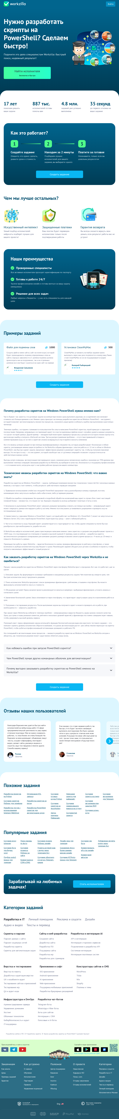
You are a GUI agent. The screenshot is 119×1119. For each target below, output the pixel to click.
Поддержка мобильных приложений (56, 987)
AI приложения (46, 979)
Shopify (80, 983)
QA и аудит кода (11, 991)
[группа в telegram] (13, 1049)
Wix (78, 979)
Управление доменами (14, 1008)
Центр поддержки (57, 1069)
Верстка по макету (12, 971)
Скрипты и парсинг (14, 933)
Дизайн (102, 1077)
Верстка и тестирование (17, 966)
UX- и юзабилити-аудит (14, 979)
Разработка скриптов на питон (36, 802)
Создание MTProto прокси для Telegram (68, 858)
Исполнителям (30, 1077)
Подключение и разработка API (85, 946)
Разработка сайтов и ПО (15, 1034)
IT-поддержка (10, 1024)
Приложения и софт (51, 966)
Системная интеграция (81, 950)
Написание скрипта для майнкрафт (71, 796)
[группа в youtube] (22, 1049)
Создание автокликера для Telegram (108, 796)
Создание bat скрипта (71, 814)
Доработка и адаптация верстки (18, 975)
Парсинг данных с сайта (15, 938)
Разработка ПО (46, 946)
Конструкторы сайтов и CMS (93, 966)
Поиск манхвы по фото (26, 842)
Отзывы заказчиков (81, 1081)
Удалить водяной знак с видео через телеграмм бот (46, 850)
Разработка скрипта (13, 946)
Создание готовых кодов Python (56, 796)
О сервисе (28, 1069)
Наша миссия (78, 1069)
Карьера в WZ (78, 1073)
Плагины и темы (84, 987)
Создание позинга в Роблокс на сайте (25, 852)
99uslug (53, 1088)
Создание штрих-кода (92, 811)
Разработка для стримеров (51, 958)
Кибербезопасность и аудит (16, 1020)
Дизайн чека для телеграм (66, 842)
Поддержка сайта (47, 950)
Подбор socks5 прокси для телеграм (10, 860)
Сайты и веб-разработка (53, 933)
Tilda (79, 975)
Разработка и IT (105, 1073)
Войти (110, 4)
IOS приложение (47, 971)
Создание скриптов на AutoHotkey (55, 806)
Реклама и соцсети (106, 1069)
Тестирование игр (12, 987)
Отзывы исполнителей (82, 1084)
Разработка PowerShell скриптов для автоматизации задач (36, 810)
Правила (27, 1084)
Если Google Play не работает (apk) (87, 1053)
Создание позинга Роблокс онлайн (45, 842)
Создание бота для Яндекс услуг (10, 850)
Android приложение (49, 975)
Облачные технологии (14, 1016)
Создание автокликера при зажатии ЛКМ (92, 803)
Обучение (28, 1073)
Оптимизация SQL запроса (34, 795)
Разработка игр (46, 954)
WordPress (81, 971)
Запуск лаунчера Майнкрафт (55, 815)
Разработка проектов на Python (12, 795)
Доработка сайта (47, 942)
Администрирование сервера (17, 1004)
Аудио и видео (105, 1081)
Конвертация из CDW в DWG (26, 861)
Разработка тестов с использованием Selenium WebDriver (12, 810)
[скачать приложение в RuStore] (104, 1049)
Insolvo (53, 1081)
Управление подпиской (33, 1088)
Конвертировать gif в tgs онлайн (87, 849)
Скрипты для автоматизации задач (20, 950)
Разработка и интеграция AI (87, 933)
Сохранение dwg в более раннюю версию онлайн (67, 850)
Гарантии (4, 1081)
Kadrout (53, 1084)
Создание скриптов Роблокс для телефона (13, 802)
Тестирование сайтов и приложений (20, 983)
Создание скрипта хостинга (92, 795)
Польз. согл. (77, 1077)
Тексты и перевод (106, 1084)
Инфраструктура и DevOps (19, 999)
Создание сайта (46, 938)
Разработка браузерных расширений (56, 991)
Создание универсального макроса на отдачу (73, 806)
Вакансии (54, 1073)
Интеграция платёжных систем (85, 954)
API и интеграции (78, 938)
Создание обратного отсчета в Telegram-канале (46, 860)
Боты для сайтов (45, 1012)
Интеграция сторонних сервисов (85, 942)
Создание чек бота (86, 842)
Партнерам (28, 1081)
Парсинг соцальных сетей (15, 942)
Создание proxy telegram (10, 842)
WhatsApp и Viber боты (48, 1008)
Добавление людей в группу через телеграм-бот (106, 843)
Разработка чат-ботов (50, 999)
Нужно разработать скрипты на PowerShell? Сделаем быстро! (66, 1034)
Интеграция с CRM (46, 1016)
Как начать (5, 1069)
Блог (52, 1077)
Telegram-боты (45, 1004)
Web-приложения (47, 983)
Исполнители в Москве (108, 1092)
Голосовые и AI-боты (47, 1020)
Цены (3, 1073)
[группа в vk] (4, 1049)
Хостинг (7, 1012)
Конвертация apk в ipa (86, 856)
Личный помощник (106, 1088)
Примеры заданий (8, 1077)
